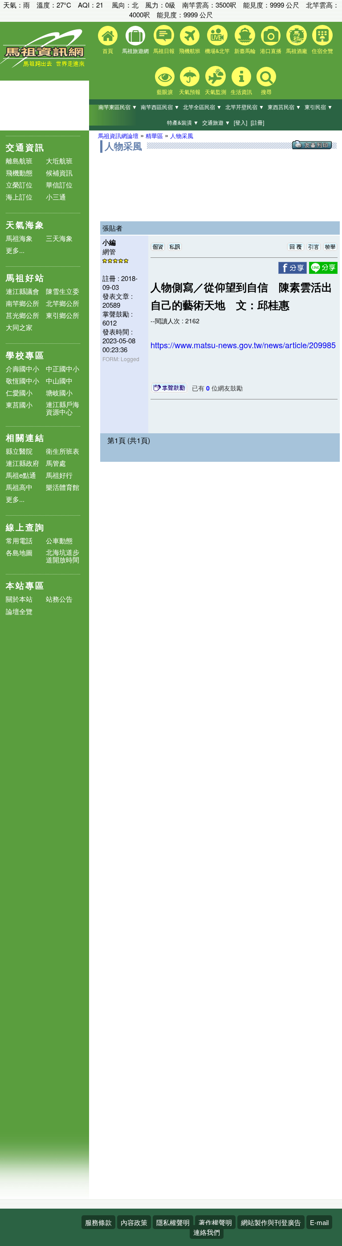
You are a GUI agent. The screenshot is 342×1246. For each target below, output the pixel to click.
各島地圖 (19, 552)
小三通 (56, 196)
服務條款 (98, 1222)
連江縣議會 (22, 291)
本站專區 (25, 585)
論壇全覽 (19, 611)
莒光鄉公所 (22, 315)
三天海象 (59, 238)
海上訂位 (19, 196)
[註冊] (257, 122)
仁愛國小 (19, 392)
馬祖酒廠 (296, 50)
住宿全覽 (322, 50)
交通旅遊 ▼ (216, 122)
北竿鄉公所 (62, 303)
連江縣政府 (22, 463)
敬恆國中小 (22, 380)
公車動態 (59, 540)
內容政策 (134, 1222)
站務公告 (59, 599)
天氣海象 (25, 225)
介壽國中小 (22, 368)
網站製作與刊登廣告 (271, 1222)
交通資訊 (25, 147)
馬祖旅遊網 (135, 50)
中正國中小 (62, 368)
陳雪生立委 (62, 291)
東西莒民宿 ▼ (284, 106)
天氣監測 (215, 91)
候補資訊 (59, 172)
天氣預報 (189, 91)
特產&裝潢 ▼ (183, 122)
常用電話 (19, 540)
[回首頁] (44, 65)
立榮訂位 (19, 184)
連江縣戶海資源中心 (62, 407)
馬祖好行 (59, 475)
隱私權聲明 (173, 1222)
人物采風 (181, 135)
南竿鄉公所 (22, 303)
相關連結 (25, 438)
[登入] (240, 122)
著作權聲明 (215, 1222)
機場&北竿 (217, 50)
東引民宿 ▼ (319, 106)
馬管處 (56, 463)
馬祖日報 (164, 50)
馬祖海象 (19, 238)
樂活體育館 (62, 487)
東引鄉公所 (62, 315)
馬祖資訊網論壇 (118, 135)
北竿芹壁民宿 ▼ (244, 106)
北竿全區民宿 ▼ (202, 106)
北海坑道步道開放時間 (62, 555)
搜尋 (266, 91)
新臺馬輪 (245, 50)
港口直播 (270, 50)
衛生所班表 (62, 451)
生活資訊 (241, 91)
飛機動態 (19, 172)
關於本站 (19, 599)
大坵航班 (59, 160)
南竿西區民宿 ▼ (160, 106)
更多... (15, 250)
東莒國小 (19, 404)
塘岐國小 (59, 392)
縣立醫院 (19, 451)
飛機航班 (189, 50)
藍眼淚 (165, 91)
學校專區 (25, 355)
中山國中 (59, 380)
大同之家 (19, 327)
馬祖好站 (25, 278)
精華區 (154, 135)
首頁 (107, 50)
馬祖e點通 (21, 475)
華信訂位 (59, 184)
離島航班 (19, 160)
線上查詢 (25, 527)
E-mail (319, 1222)
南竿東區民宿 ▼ (117, 106)
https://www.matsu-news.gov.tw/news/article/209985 (243, 344)
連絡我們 (206, 1232)
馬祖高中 (19, 487)
